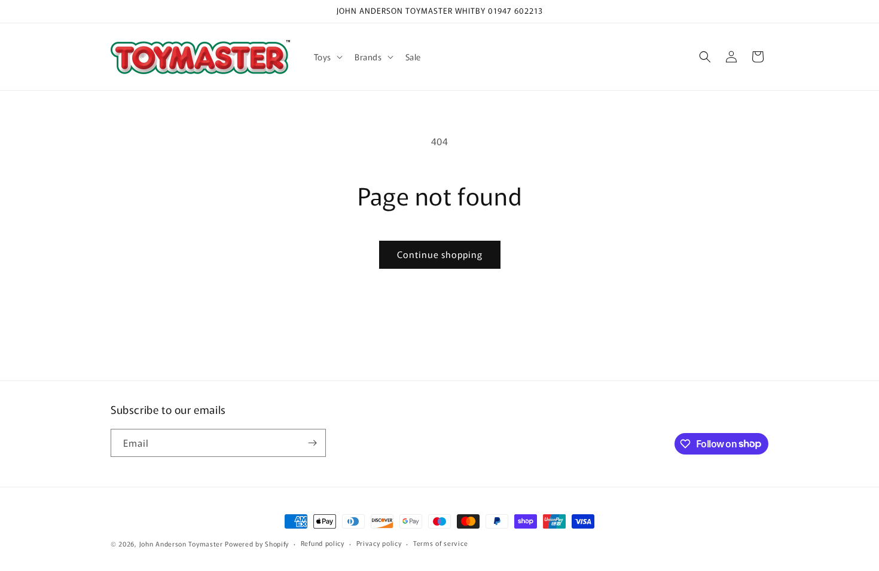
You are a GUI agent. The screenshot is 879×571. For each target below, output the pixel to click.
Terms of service (440, 543)
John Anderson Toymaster (181, 543)
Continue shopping (440, 254)
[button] (327, 56)
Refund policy (322, 543)
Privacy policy (379, 543)
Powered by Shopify (257, 543)
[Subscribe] (312, 443)
